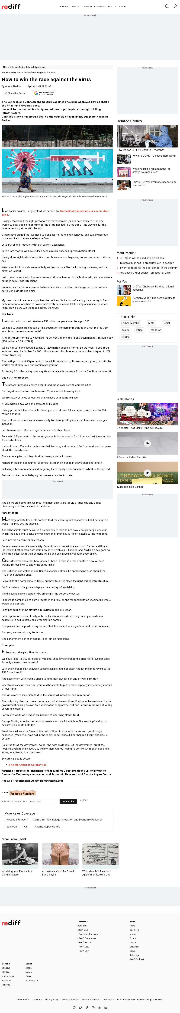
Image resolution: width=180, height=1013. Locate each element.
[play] (147, 414)
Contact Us (108, 999)
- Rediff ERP (83, 951)
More (120, 6)
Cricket (133, 942)
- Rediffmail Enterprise (88, 934)
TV (114, 6)
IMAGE (152, 323)
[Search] (166, 6)
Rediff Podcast (137, 959)
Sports (133, 938)
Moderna (156, 330)
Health (28, 968)
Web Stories (125, 399)
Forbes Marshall (130, 323)
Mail (67, 6)
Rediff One (83, 930)
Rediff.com (130, 999)
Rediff (166, 323)
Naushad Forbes (13, 86)
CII (25, 826)
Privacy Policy (51, 999)
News (74, 6)
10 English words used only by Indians (142, 258)
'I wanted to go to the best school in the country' (149, 267)
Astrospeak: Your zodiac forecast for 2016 (145, 272)
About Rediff (23, 999)
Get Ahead (135, 947)
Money (86, 6)
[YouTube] (99, 1007)
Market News (8, 976)
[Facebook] (86, 1007)
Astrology (134, 955)
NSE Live (6, 972)
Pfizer (140, 330)
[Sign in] (175, 6)
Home (61, 6)
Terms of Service (70, 999)
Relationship (31, 980)
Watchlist (6, 980)
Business (134, 930)
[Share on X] (80, 1007)
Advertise (36, 999)
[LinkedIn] (105, 1007)
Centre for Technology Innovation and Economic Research (67, 819)
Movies (133, 934)
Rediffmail (83, 926)
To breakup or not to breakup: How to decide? (147, 263)
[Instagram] (93, 1007)
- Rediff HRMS (84, 942)
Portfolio (6, 985)
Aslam (125, 330)
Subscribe (68, 801)
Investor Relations (90, 999)
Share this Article (16, 93)
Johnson (12, 826)
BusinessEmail (100, 6)
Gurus (110, 6)
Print (85, 800)
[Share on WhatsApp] (74, 1007)
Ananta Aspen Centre (47, 826)
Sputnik (125, 337)
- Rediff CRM (83, 947)
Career (28, 976)
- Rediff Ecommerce (87, 938)
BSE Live (6, 968)
